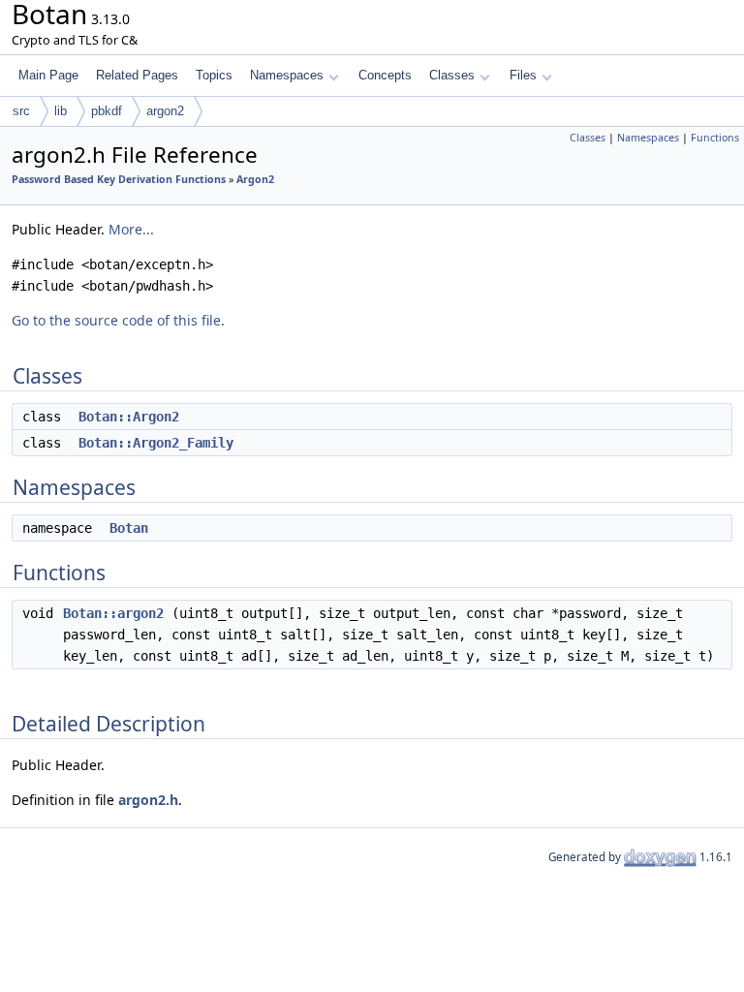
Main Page (48, 75)
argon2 (165, 111)
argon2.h (148, 799)
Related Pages (137, 75)
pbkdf (106, 111)
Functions (715, 137)
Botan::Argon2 (128, 416)
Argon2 (255, 179)
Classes (452, 75)
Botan (128, 528)
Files (523, 75)
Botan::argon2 (113, 613)
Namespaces (287, 75)
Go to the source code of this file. (118, 320)
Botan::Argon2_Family (155, 442)
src (21, 111)
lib (60, 111)
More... (131, 229)
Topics (214, 75)
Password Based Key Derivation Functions (119, 179)
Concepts (385, 75)
